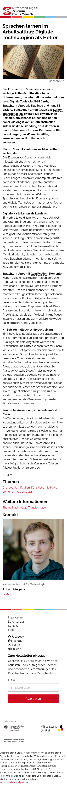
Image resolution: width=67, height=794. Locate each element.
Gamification (39, 273)
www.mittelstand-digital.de (14, 782)
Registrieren (33, 698)
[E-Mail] (7, 594)
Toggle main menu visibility (59, 7)
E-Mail (12, 680)
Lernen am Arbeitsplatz (35, 178)
